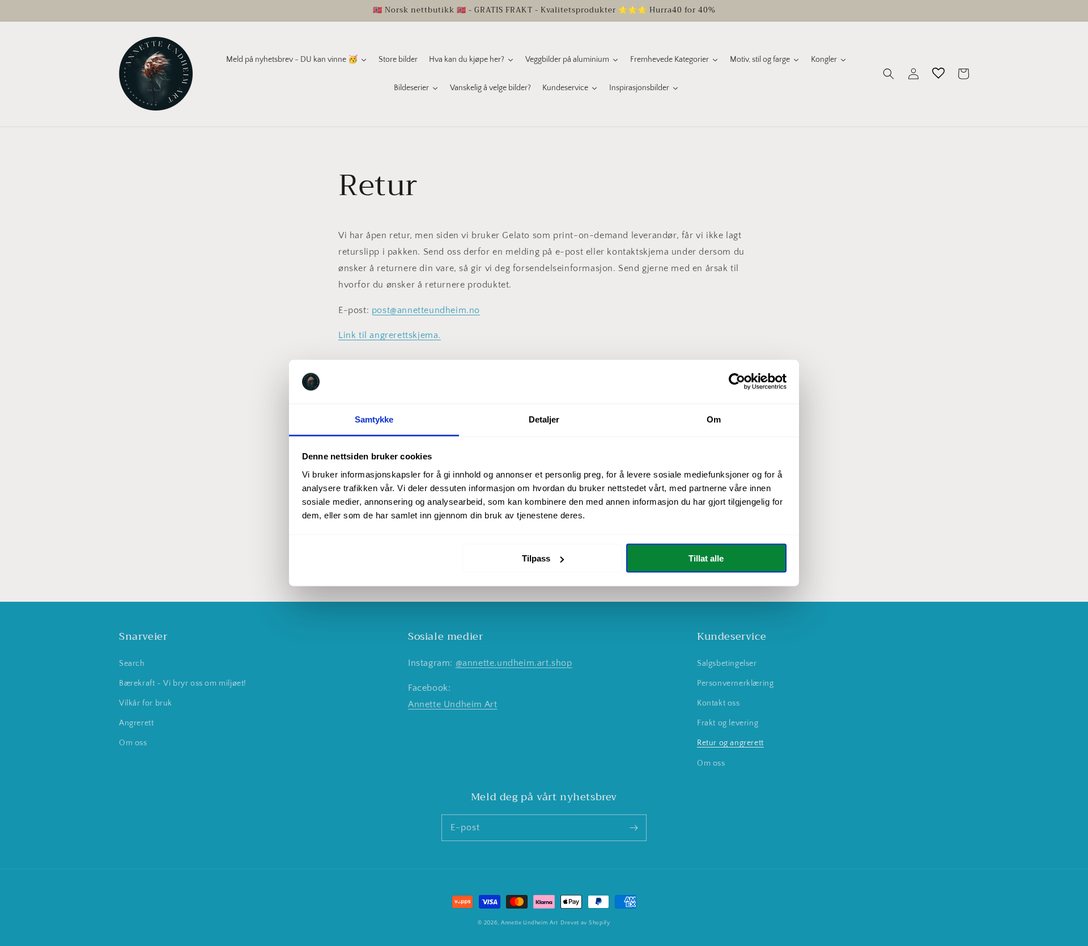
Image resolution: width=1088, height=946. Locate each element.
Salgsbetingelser (727, 663)
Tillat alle (706, 558)
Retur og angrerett (730, 742)
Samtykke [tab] (374, 419)
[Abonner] (633, 827)
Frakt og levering (727, 723)
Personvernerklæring (735, 683)
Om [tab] (714, 419)
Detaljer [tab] (544, 419)
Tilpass (536, 558)
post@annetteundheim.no (426, 310)
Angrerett (136, 723)
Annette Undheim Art (452, 704)
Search (132, 663)
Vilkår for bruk (145, 703)
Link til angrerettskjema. (389, 335)
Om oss (133, 742)
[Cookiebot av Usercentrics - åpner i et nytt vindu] (737, 381)
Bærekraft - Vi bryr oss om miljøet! (182, 683)
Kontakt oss (718, 703)
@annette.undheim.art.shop (514, 663)
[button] (888, 73)
